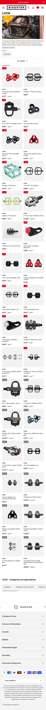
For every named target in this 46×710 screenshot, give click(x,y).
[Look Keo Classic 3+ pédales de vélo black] (34, 357)
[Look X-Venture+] (34, 389)
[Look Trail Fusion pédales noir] (12, 295)
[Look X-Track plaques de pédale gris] (12, 546)
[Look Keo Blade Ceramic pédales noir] (34, 514)
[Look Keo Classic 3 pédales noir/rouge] (34, 231)
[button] (38, 7)
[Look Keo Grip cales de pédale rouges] (12, 77)
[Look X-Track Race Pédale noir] (34, 325)
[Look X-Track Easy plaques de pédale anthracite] (12, 357)
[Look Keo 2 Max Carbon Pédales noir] (12, 419)
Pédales (7, 587)
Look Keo (7, 54)
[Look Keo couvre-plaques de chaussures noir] (12, 483)
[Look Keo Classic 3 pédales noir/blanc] (12, 325)
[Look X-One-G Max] (34, 201)
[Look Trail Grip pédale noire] (34, 295)
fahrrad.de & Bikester (13, 704)
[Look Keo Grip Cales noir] (34, 109)
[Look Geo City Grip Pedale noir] (12, 263)
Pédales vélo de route (24, 587)
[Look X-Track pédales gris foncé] (12, 231)
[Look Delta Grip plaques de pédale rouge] (34, 263)
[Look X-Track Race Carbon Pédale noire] (12, 451)
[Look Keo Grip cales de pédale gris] (34, 419)
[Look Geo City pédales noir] (34, 451)
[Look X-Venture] (34, 77)
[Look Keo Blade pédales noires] (34, 483)
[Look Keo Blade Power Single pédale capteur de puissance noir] (34, 546)
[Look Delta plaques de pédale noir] (12, 514)
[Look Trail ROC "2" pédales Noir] (34, 171)
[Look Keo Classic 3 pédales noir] (12, 109)
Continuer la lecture (8, 47)
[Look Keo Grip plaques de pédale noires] (12, 139)
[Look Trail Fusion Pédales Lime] (12, 201)
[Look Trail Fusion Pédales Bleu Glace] (12, 171)
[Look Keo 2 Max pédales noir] (12, 389)
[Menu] (3, 7)
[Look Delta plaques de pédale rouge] (34, 139)
